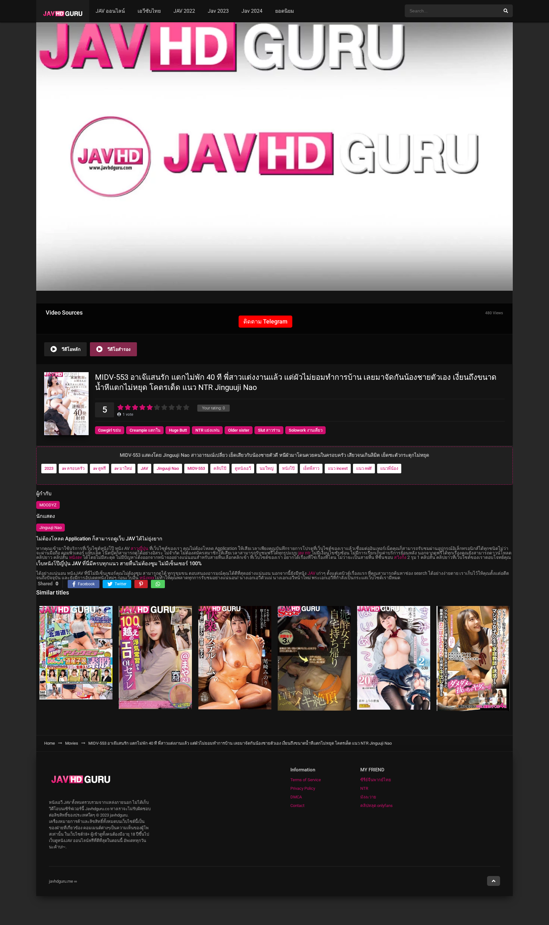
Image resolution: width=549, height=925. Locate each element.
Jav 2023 (218, 11)
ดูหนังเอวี (243, 468)
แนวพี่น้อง (389, 468)
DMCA (296, 797)
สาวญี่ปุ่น (139, 548)
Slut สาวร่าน (269, 430)
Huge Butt (178, 430)
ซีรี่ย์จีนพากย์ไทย (375, 779)
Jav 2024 (251, 11)
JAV (144, 468)
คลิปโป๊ (220, 468)
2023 (48, 468)
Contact (297, 805)
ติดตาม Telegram (265, 321)
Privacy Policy (302, 788)
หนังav (75, 557)
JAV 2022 (184, 11)
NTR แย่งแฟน (207, 430)
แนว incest (338, 468)
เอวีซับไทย (149, 11)
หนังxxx (146, 577)
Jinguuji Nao (168, 468)
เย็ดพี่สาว (311, 468)
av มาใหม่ (123, 468)
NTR (364, 788)
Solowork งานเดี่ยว (305, 430)
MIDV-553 (196, 468)
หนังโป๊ (288, 468)
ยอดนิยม (284, 11)
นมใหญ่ (267, 468)
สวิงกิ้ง (400, 557)
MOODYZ (48, 505)
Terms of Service (305, 779)
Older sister (238, 430)
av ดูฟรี (99, 468)
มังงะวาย (368, 797)
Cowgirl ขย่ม (109, 430)
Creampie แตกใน (145, 430)
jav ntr (304, 552)
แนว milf (364, 468)
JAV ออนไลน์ (110, 11)
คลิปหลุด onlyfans (376, 805)
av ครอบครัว (73, 468)
